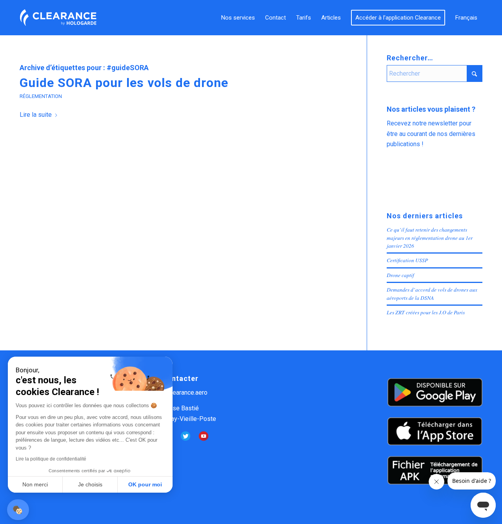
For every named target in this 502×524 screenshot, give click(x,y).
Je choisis (90, 484)
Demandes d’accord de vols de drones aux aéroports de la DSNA (432, 293)
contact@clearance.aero (174, 392)
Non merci (35, 484)
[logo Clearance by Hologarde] (58, 17)
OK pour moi (145, 484)
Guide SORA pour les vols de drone (124, 82)
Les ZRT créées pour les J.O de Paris (426, 312)
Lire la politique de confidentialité (51, 459)
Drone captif (400, 275)
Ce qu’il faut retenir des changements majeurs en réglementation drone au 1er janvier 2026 (430, 237)
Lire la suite (36, 114)
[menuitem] (238, 17)
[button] (18, 509)
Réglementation (41, 96)
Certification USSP (407, 260)
